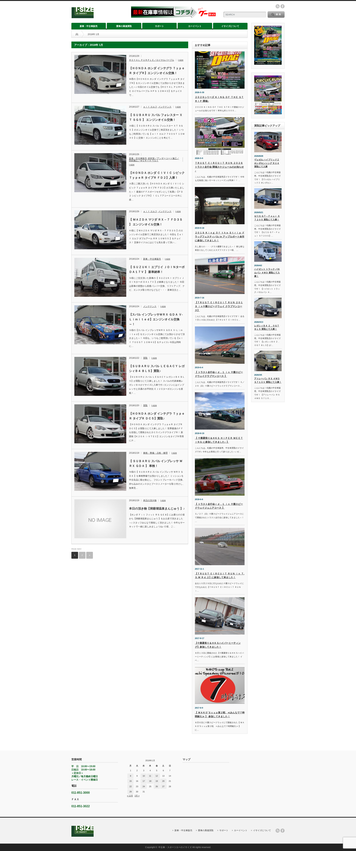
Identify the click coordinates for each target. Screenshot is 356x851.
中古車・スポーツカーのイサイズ (175, 847)
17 (144, 781)
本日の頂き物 (149, 500)
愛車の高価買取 (124, 26)
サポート (159, 26)
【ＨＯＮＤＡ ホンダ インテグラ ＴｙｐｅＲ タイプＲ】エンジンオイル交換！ (157, 71)
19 (157, 781)
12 (157, 776)
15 (130, 781)
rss (278, 6)
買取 (145, 358)
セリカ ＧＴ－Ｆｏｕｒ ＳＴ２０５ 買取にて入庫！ (267, 218)
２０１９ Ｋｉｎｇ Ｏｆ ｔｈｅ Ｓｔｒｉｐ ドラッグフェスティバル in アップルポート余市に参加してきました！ (219, 236)
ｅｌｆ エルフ (150, 107)
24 (144, 786)
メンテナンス (165, 107)
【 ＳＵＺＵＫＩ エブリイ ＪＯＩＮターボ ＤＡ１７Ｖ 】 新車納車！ (157, 269)
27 (163, 786)
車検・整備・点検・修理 (155, 453)
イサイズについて (230, 26)
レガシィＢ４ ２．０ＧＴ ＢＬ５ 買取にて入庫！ (266, 327)
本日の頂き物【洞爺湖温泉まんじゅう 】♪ (157, 508)
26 (157, 786)
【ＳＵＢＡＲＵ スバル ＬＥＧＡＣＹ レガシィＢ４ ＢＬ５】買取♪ (157, 368)
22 (130, 786)
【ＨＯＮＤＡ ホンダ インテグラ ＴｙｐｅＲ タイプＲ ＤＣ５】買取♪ (157, 416)
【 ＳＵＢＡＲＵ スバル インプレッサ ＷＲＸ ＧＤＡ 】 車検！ (155, 463)
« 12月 (130, 796)
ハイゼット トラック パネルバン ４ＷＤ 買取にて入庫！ (267, 272)
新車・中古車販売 (89, 26)
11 (150, 776)
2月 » (137, 796)
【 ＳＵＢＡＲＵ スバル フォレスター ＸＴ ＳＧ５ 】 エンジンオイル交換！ (155, 117)
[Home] (76, 34)
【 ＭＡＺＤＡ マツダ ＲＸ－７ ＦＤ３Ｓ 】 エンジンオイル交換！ (155, 222)
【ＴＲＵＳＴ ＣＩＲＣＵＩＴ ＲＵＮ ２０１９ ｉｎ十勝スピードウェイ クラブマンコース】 (219, 306)
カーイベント (195, 26)
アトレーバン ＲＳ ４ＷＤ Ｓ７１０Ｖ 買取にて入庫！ (267, 380)
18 (150, 781)
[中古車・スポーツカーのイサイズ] (99, 16)
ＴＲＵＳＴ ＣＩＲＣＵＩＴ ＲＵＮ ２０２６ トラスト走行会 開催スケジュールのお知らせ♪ (219, 167)
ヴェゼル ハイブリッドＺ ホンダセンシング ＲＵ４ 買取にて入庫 (266, 163)
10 (144, 776)
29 (130, 792)
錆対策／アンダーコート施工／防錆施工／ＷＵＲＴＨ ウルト (154, 159)
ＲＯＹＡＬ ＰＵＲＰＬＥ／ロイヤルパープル (151, 60)
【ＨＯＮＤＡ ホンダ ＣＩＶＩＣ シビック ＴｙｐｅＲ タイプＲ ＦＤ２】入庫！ (157, 175)
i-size (180, 60)
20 (163, 781)
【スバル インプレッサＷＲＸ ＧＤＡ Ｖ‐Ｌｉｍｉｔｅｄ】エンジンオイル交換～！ (156, 319)
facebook (283, 6)
